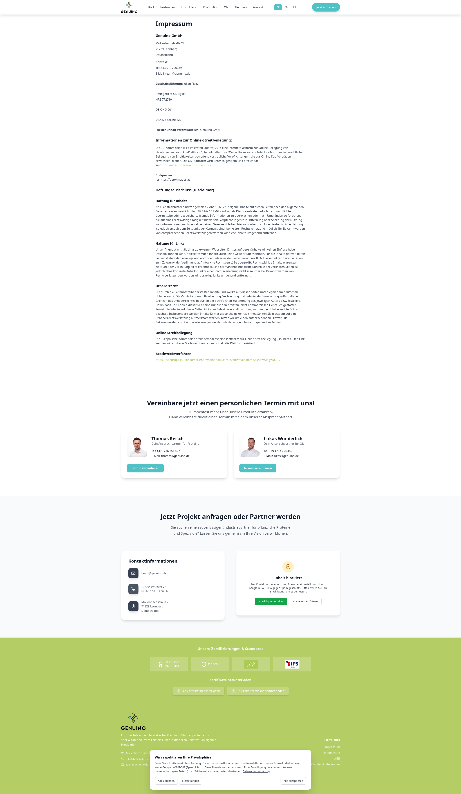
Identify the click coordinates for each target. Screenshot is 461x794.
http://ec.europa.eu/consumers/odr (187, 165)
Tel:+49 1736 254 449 (278, 451)
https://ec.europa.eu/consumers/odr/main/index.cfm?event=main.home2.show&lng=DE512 (218, 360)
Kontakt (257, 7)
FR (294, 7)
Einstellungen (190, 780)
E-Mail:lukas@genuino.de (281, 456)
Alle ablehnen (166, 780)
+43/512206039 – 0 (153, 587)
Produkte (187, 7)
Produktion (210, 7)
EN (286, 7)
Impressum (332, 747)
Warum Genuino (235, 7)
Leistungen (167, 7)
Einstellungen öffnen (305, 601)
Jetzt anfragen (326, 7)
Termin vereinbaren (145, 468)
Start (150, 7)
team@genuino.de (153, 573)
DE (278, 7)
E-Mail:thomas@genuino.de (170, 456)
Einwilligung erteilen (271, 601)
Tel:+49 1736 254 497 (165, 451)
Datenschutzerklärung (256, 771)
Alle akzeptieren (293, 780)
